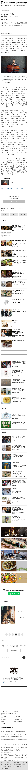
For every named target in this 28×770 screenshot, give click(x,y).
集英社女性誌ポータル (18, 721)
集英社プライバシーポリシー (20, 713)
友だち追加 (14, 201)
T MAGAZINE (4, 723)
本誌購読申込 (4, 719)
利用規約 (16, 711)
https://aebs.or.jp (6, 683)
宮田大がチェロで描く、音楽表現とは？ (12, 188)
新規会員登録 (14, 650)
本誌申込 (21, 617)
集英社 (2, 721)
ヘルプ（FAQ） (17, 716)
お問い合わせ (4, 716)
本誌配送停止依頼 (18, 719)
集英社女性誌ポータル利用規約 (7, 714)
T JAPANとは (4, 711)
